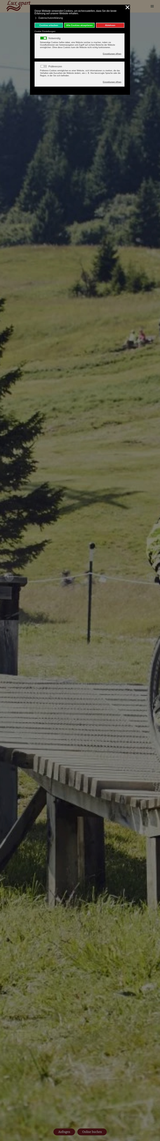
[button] (152, 6)
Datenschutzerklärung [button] (50, 18)
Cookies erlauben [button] (48, 25)
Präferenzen (55, 66)
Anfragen (64, 1132)
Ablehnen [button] (110, 25)
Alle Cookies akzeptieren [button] (79, 25)
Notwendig (54, 38)
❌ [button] (127, 7)
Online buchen (92, 1132)
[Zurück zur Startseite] (18, 6)
